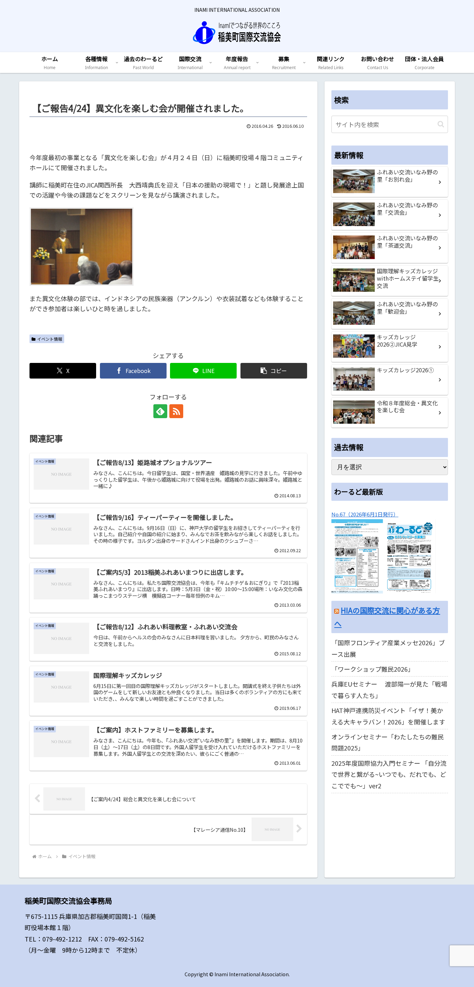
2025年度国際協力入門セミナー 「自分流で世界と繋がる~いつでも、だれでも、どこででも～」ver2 (389, 774)
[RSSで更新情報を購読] (176, 411)
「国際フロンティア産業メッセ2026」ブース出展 (388, 648)
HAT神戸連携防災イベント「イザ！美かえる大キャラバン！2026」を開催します (388, 716)
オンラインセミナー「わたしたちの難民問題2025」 (387, 742)
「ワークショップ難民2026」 (372, 668)
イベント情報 (49, 339)
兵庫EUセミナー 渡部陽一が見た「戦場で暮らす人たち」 (389, 689)
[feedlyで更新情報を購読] (160, 411)
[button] (273, 371)
